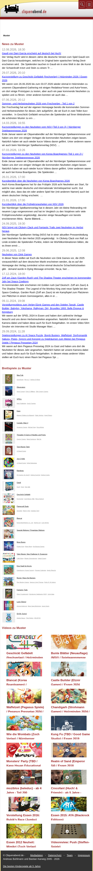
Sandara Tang (35, 510)
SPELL (19, 399)
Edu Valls (27, 487)
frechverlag (20, 499)
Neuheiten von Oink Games (17, 254)
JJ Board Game (21, 451)
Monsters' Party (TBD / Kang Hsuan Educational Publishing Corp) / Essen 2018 (23, 763)
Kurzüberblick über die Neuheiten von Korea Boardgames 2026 (36, 180)
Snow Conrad (21, 391)
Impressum (84, 855)
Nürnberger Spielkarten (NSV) (38, 594)
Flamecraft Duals (23, 506)
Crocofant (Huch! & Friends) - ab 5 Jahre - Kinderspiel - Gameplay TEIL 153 (67, 790)
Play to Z (27, 379)
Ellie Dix (39, 439)
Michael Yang (32, 427)
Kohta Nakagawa (32, 463)
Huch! (18, 487)
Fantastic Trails (22, 590)
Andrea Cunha (45, 475)
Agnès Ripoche (51, 570)
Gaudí (19, 482)
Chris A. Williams (30, 391)
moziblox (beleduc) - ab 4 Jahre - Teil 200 (23, 790)
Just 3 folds (21, 459)
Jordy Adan (51, 594)
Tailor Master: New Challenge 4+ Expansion (32, 554)
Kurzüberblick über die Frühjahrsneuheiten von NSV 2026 (33, 204)
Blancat (19, 518)
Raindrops (20, 471)
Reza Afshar (40, 427)
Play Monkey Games (23, 582)
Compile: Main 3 (22, 423)
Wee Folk (20, 375)
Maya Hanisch (39, 499)
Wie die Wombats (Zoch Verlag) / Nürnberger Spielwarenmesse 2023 (22, 736)
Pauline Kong (20, 546)
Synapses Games (22, 427)
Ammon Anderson (22, 606)
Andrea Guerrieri (35, 475)
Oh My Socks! (22, 614)
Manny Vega (26, 510)
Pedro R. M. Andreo (50, 582)
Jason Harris (45, 606)
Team (70, 855)
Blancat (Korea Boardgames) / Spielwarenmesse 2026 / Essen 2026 (22, 682)
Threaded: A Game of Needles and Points (31, 435)
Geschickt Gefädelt (23, 494)
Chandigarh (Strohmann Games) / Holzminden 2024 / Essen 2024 (70, 709)
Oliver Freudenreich (22, 594)
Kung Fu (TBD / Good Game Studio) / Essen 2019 (70, 736)
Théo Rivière (29, 618)
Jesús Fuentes (31, 403)
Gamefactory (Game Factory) (25, 570)
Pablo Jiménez (39, 415)
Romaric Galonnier (40, 570)
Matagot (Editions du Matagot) (25, 415)
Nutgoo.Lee (37, 522)
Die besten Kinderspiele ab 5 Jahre (22, 866)
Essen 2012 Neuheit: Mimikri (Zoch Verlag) (21, 844)
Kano (18, 411)
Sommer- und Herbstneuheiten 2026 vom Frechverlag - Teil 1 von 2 (38, 103)
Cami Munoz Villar (29, 499)
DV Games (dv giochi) (23, 475)
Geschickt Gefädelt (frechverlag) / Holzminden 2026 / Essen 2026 (24, 655)
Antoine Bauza (21, 618)
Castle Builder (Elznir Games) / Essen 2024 (65, 682)
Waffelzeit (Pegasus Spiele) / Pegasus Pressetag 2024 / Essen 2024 (25, 709)
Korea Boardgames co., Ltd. (25, 522)
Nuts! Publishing (21, 403)
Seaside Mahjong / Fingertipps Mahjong (30, 530)
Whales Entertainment (30, 558)
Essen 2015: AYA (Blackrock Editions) (70, 817)
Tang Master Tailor (23, 447)
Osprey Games (21, 439)
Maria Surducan (31, 439)
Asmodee (19, 510)
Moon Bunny (21, 542)
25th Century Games (42, 391)
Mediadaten (36, 855)
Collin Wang (20, 558)
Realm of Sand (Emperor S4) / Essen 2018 (68, 763)
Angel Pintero (48, 415)
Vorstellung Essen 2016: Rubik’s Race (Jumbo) (23, 817)
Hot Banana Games (38, 546)
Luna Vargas (45, 522)
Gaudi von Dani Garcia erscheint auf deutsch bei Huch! (31, 53)
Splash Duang (42, 558)
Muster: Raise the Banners (26, 578)
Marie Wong (28, 546)
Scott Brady (20, 379)
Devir (22, 487)
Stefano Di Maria (35, 379)
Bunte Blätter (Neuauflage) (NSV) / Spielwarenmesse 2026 (69, 655)
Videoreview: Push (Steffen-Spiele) (70, 844)
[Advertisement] (46, 26)
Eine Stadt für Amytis (24, 566)
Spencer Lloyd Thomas (36, 582)
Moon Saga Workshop (34, 606)
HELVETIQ (37, 618)
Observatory (21, 387)
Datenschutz (55, 855)
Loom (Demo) (21, 602)
